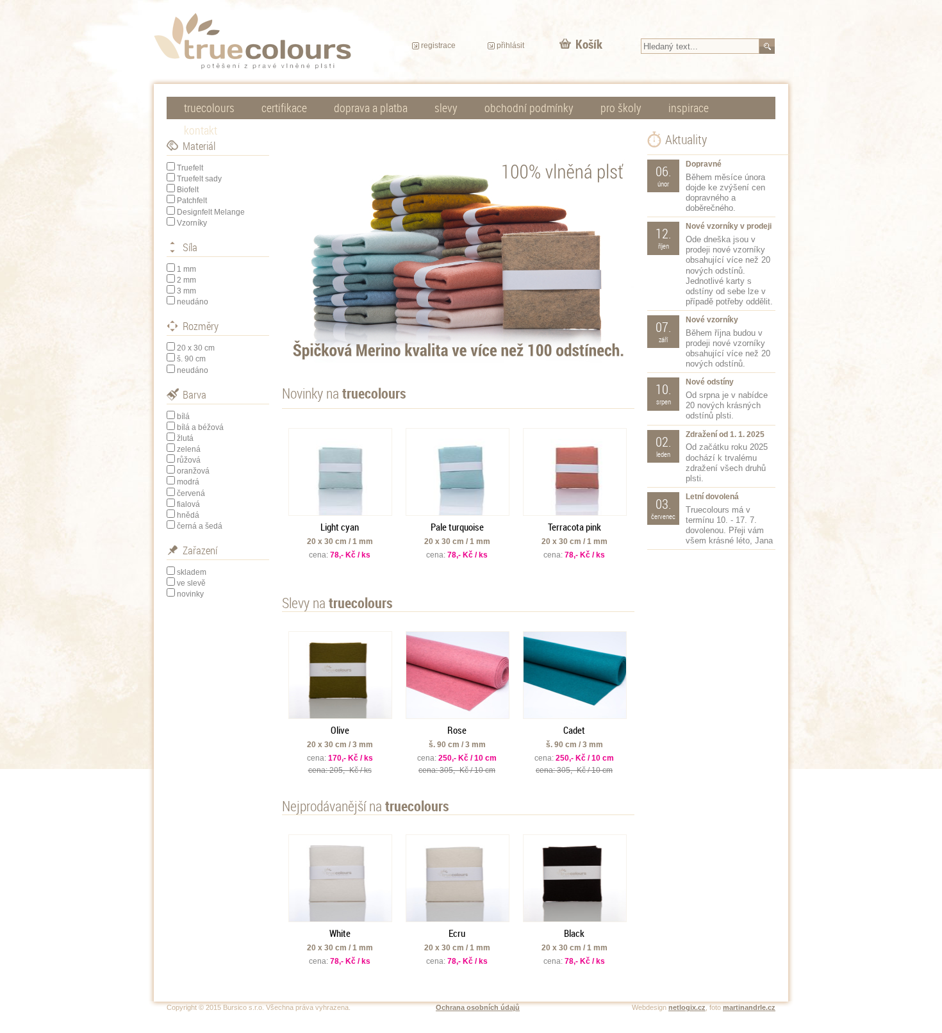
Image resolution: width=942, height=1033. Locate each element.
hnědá (188, 515)
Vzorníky (192, 223)
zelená (189, 449)
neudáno (192, 302)
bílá (183, 416)
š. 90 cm (191, 359)
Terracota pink (574, 526)
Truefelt (190, 168)
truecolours (209, 107)
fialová (188, 504)
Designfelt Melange (211, 212)
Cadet (574, 729)
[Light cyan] (340, 472)
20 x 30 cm (196, 348)
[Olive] (340, 675)
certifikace (284, 107)
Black (574, 933)
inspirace (688, 107)
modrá (188, 482)
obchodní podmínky (529, 107)
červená (191, 493)
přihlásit (510, 45)
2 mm (186, 280)
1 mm (186, 269)
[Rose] (457, 675)
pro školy (620, 107)
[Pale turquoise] (457, 472)
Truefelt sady (199, 179)
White (340, 933)
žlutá (185, 438)
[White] (340, 878)
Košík (588, 44)
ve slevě (191, 583)
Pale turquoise (457, 526)
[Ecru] (457, 878)
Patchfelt (192, 200)
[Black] (575, 878)
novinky (190, 594)
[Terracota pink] (575, 472)
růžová (189, 460)
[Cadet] (575, 675)
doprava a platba (371, 107)
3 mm (186, 291)
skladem (191, 572)
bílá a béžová (200, 427)
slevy (446, 107)
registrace (438, 45)
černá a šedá (199, 526)
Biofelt (188, 190)
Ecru (457, 933)
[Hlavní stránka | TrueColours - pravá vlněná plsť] (252, 41)
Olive (340, 729)
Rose (457, 729)
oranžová (193, 471)
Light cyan (339, 526)
